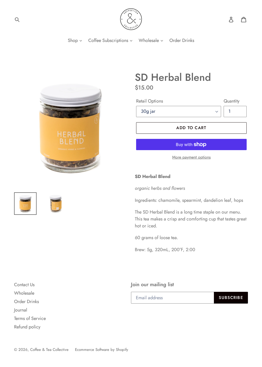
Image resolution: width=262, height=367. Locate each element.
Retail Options (149, 101)
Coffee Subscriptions (108, 40)
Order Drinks (181, 40)
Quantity (231, 101)
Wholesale (149, 40)
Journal (20, 310)
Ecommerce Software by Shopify (101, 349)
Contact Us (24, 284)
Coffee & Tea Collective (49, 349)
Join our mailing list (152, 284)
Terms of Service (30, 318)
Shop (73, 40)
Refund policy (27, 327)
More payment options (191, 157)
